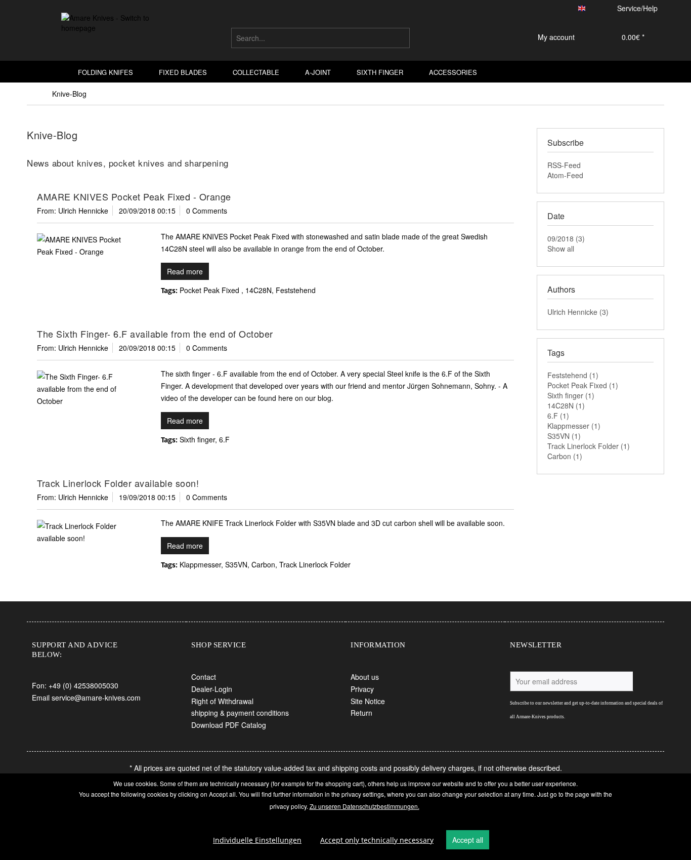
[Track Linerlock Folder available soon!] (85, 532)
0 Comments (206, 211)
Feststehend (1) (572, 375)
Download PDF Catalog (228, 725)
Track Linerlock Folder (315, 564)
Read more (185, 271)
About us (365, 677)
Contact (203, 677)
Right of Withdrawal (222, 701)
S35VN (236, 564)
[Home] (51, 71)
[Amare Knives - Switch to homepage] (108, 35)
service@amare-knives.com (96, 697)
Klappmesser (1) (573, 426)
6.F (224, 439)
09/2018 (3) (566, 238)
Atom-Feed (565, 175)
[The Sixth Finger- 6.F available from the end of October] (85, 389)
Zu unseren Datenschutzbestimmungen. (364, 806)
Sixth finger (197, 439)
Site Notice (368, 701)
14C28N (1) (566, 405)
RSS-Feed (564, 165)
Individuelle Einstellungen (257, 840)
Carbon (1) (564, 456)
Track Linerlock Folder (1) (588, 446)
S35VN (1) (564, 436)
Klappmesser (200, 564)
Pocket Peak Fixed (210, 290)
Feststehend (296, 290)
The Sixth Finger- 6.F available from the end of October (155, 333)
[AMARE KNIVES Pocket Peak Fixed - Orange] (85, 245)
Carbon (263, 564)
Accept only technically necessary (377, 840)
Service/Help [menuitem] (637, 8)
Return (361, 713)
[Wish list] (494, 38)
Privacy (362, 689)
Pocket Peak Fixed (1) (582, 385)
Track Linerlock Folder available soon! (118, 482)
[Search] (400, 38)
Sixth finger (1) (570, 395)
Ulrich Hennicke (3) (578, 312)
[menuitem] (320, 38)
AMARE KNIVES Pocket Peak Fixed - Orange (134, 196)
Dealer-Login (211, 689)
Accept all (467, 840)
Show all (560, 248)
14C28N (258, 290)
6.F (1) (558, 416)
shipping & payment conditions (240, 713)
